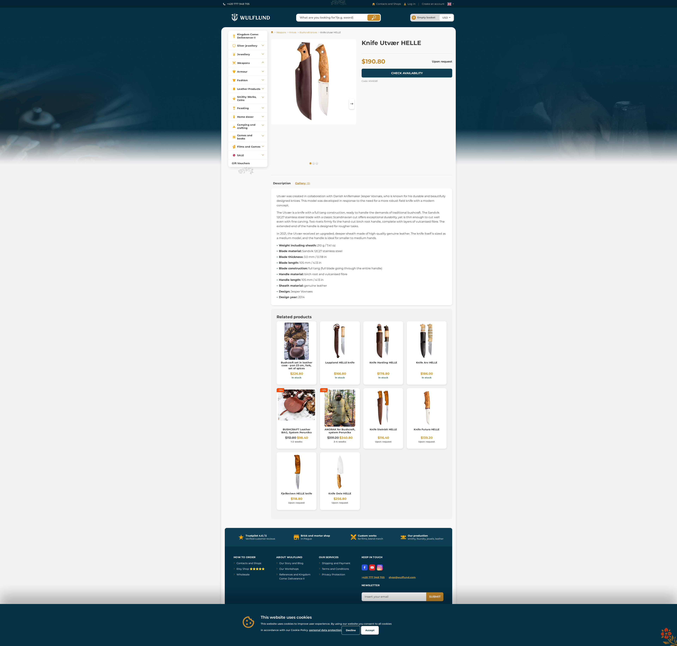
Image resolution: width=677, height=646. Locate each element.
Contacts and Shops (388, 3)
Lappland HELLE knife (340, 362)
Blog (300, 563)
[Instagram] (380, 567)
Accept (369, 630)
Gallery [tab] (302, 183)
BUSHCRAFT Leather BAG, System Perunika (296, 431)
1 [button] (310, 163)
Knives (292, 32)
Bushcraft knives (308, 32)
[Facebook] (365, 567)
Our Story (285, 563)
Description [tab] (282, 183)
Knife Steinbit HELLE (383, 429)
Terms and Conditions (335, 568)
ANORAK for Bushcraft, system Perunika (340, 431)
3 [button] (316, 163)
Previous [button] (275, 103)
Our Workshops (289, 568)
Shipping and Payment (336, 563)
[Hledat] (373, 17)
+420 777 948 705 (238, 3)
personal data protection (325, 630)
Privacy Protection (333, 574)
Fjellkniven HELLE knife (296, 493)
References (286, 574)
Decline (351, 630)
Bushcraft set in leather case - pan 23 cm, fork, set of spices (296, 365)
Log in (411, 3)
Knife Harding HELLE (383, 362)
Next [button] (351, 103)
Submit (435, 596)
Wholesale (243, 574)
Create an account (433, 3)
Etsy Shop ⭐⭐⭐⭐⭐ (251, 568)
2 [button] (313, 163)
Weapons (281, 32)
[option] (313, 82)
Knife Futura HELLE (426, 429)
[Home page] (272, 32)
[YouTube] (372, 567)
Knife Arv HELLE (426, 362)
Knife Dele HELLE (339, 493)
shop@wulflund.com (402, 577)
